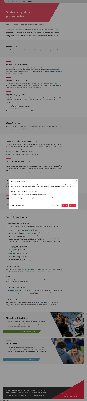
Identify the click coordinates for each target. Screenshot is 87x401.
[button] (77, 180)
